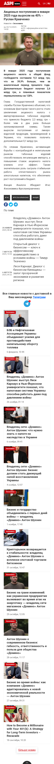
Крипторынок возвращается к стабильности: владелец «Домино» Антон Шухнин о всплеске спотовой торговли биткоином (26, 556)
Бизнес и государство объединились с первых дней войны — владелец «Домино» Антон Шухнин (27, 515)
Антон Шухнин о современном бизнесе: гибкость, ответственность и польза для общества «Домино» (27, 646)
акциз (36, 197)
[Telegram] (16, 204)
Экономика (18, 23)
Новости (7, 23)
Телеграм (39, 297)
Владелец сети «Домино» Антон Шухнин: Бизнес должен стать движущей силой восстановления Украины (24, 473)
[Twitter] (11, 204)
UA (44, 3)
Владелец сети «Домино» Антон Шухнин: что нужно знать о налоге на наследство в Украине (24, 432)
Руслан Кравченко (21, 197)
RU (49, 3)
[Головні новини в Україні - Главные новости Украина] (12, 3)
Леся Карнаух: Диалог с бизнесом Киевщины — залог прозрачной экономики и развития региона (29, 273)
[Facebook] (6, 204)
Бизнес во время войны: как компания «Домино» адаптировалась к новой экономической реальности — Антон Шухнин (26, 689)
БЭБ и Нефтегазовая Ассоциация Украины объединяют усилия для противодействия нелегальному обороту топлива (23, 339)
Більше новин (27, 749)
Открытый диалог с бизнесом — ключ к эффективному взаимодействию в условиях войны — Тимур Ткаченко (30, 252)
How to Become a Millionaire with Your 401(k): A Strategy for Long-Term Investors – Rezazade (25, 731)
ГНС (7, 197)
